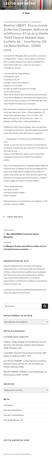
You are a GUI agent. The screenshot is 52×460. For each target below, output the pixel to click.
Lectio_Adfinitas (32, 22)
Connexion (8, 405)
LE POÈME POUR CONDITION (16, 337)
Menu (27, 13)
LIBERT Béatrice (15, 217)
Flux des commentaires (14, 415)
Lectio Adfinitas (19, 3)
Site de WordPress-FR (13, 420)
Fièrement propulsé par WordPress (17, 454)
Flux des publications (13, 410)
